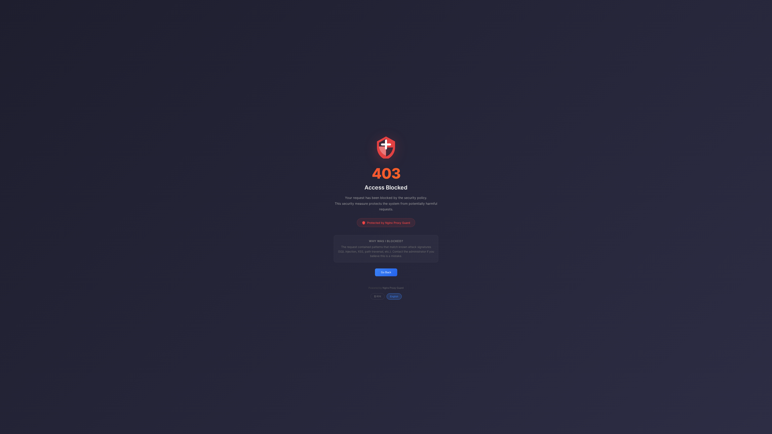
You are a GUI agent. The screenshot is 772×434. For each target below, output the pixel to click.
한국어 (377, 296)
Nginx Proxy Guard (393, 287)
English (394, 296)
